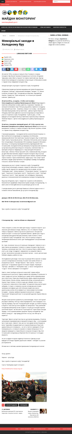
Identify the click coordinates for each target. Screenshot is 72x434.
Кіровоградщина (11, 405)
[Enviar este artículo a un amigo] (20, 69)
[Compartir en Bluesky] (40, 69)
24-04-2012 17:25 (8, 49)
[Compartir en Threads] (44, 69)
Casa (2, 1)
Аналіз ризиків (5, 4)
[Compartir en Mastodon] (32, 69)
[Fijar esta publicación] (16, 69)
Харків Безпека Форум (25, 1)
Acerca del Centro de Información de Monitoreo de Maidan (19, 27)
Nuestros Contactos (59, 27)
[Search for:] (61, 1)
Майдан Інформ (19, 49)
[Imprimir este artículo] (24, 69)
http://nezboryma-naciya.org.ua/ (12, 368)
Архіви (3, 31)
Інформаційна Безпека (40, 1)
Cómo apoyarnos (45, 27)
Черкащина (23, 405)
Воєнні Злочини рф (11, 1)
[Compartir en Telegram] (36, 69)
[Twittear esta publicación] (8, 69)
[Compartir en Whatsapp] (28, 69)
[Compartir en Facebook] (4, 69)
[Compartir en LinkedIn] (12, 69)
